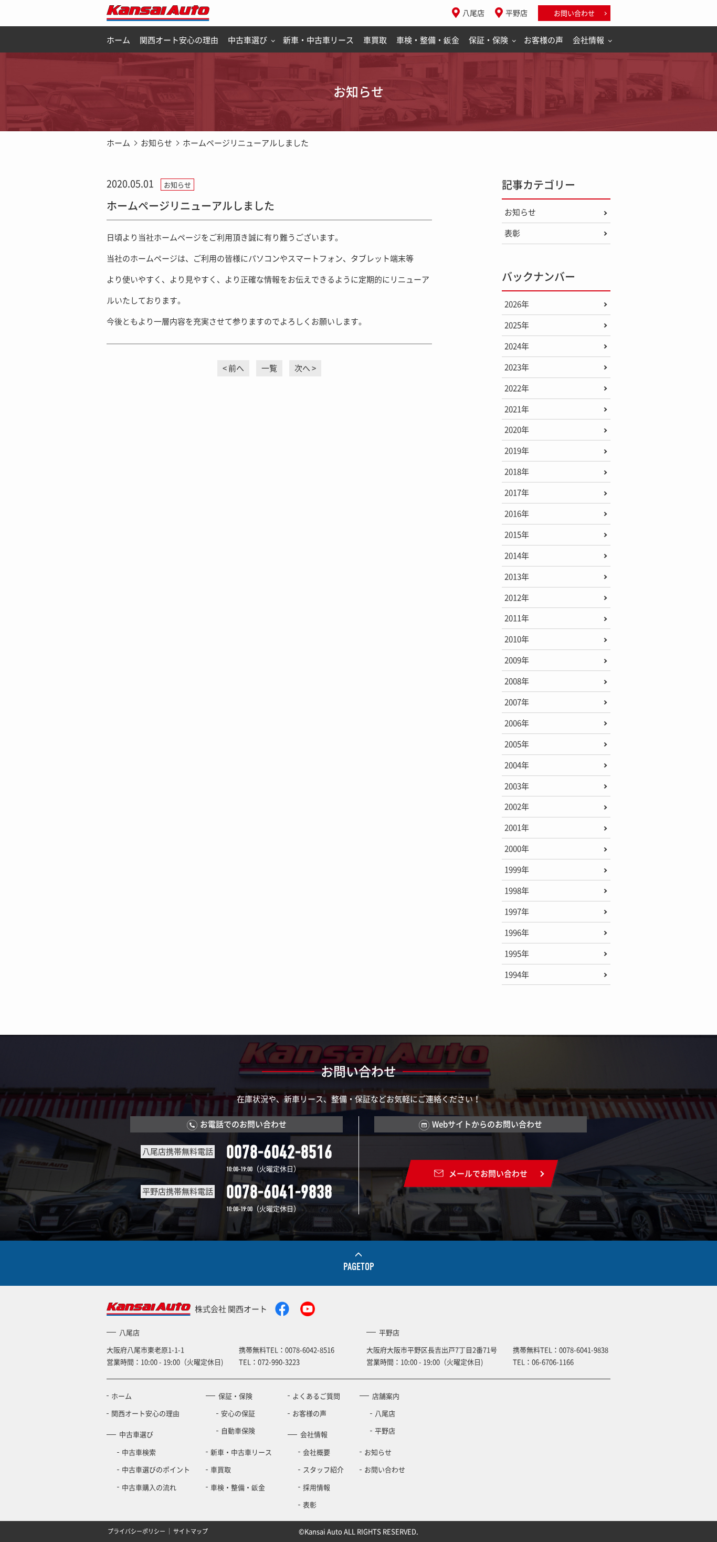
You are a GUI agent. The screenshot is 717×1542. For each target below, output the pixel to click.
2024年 (516, 346)
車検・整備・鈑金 (427, 40)
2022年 (516, 388)
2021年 (516, 409)
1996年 (516, 932)
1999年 (516, 869)
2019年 (516, 450)
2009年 (516, 660)
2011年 (516, 618)
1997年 (516, 911)
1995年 (516, 953)
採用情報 (316, 1487)
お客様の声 (543, 40)
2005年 (516, 744)
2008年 (516, 681)
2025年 (516, 325)
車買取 (375, 40)
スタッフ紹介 (323, 1469)
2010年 (516, 639)
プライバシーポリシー (136, 1531)
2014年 (516, 555)
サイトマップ (190, 1531)
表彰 (512, 233)
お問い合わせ (574, 13)
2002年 (516, 806)
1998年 (516, 890)
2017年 (516, 492)
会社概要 (316, 1452)
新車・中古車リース (318, 40)
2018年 (516, 471)
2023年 (516, 367)
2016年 (516, 513)
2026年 (516, 304)
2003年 (516, 786)
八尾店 (473, 12)
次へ (302, 368)
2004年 (516, 765)
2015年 (516, 534)
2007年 (516, 702)
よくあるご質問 (316, 1396)
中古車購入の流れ (149, 1487)
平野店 (516, 12)
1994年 (516, 974)
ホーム (118, 40)
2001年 (516, 827)
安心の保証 (238, 1413)
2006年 (516, 723)
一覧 (269, 368)
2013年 (516, 576)
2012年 (516, 597)
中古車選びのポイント (156, 1469)
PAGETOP (358, 1267)
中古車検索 (139, 1452)
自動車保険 (238, 1430)
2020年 (516, 429)
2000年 (516, 848)
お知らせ (156, 143)
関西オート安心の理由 (179, 40)
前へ (236, 368)
